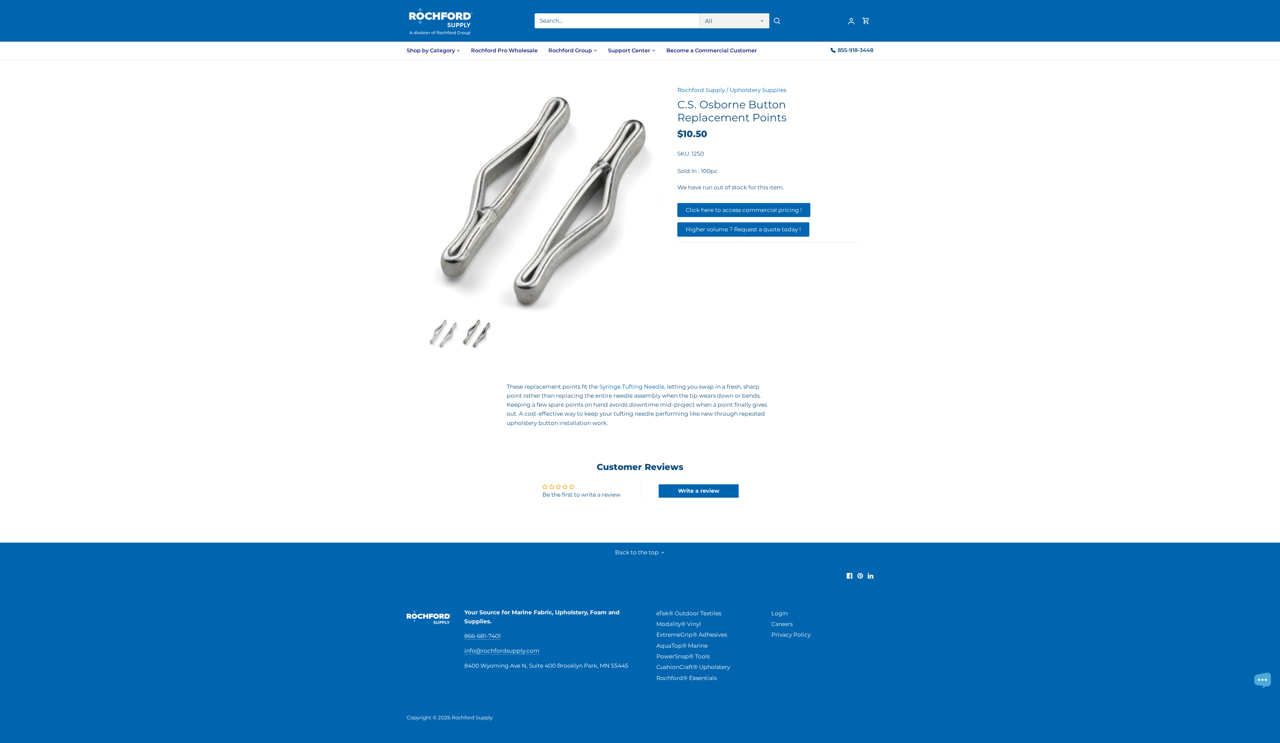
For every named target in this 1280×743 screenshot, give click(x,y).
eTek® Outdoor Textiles (688, 613)
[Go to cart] (866, 21)
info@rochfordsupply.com (501, 650)
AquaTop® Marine (682, 645)
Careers (782, 624)
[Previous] (438, 200)
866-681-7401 (482, 636)
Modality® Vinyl (678, 624)
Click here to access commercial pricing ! (744, 210)
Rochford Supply (701, 90)
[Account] (851, 21)
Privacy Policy (791, 634)
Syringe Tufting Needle (631, 386)
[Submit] (777, 20)
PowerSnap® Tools (683, 656)
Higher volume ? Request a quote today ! (743, 229)
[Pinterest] (860, 576)
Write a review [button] (698, 491)
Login (779, 613)
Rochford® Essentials (686, 678)
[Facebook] (849, 576)
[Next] (648, 200)
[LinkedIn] (870, 576)
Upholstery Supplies (758, 90)
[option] (543, 200)
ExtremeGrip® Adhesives (691, 634)
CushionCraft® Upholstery (693, 667)
